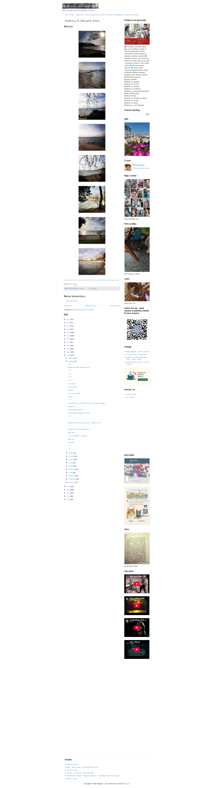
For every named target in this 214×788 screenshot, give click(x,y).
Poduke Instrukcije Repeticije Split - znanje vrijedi (136, 358)
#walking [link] (110, 280)
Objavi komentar (72, 301)
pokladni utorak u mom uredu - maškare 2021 (84, 423)
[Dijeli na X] (93, 288)
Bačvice (70, 390)
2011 (68, 323)
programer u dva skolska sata (78, 429)
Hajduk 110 (72, 406)
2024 (69, 493)
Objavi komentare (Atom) (84, 310)
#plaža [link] (82, 280)
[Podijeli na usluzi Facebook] (94, 288)
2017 (68, 342)
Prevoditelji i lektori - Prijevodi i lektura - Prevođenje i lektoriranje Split (93, 776)
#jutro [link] (90, 280)
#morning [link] (95, 280)
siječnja (71, 358)
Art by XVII (130, 397)
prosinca (72, 482)
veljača (70, 397)
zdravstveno (72, 387)
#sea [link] (79, 280)
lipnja (71, 463)
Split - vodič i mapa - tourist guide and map (82, 767)
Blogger (127, 784)
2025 (68, 496)
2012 (68, 326)
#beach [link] (87, 280)
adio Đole (71, 432)
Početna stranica (91, 306)
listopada (72, 476)
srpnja (71, 466)
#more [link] (76, 280)
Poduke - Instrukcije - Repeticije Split (80, 773)
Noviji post (68, 306)
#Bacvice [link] (66, 280)
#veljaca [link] (100, 280)
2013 (68, 329)
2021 (68, 355)
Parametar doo (72, 770)
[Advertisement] (136, 426)
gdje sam (71, 439)
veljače (71, 361)
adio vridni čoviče (74, 393)
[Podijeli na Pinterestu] (96, 288)
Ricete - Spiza (72, 778)
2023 (68, 490)
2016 (68, 339)
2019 (68, 349)
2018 (68, 345)
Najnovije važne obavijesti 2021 (79, 367)
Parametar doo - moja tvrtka (136, 354)
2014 (68, 332)
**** (69, 426)
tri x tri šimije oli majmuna (77, 436)
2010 (68, 319)
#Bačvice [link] (71, 280)
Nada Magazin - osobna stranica (137, 352)
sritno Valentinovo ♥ (75, 410)
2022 (68, 486)
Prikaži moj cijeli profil (141, 168)
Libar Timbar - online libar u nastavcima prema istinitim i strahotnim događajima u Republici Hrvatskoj (102, 15)
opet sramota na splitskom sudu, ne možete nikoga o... (87, 403)
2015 (68, 336)
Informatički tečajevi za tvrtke (79, 413)
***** (69, 364)
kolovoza (72, 469)
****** (70, 377)
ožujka (71, 453)
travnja (71, 456)
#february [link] (105, 280)
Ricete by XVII (131, 394)
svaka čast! (71, 384)
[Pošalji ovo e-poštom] (89, 288)
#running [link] (116, 280)
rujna (71, 472)
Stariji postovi (115, 306)
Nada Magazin (139, 165)
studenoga (72, 479)
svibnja (71, 459)
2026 (68, 499)
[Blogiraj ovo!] (91, 288)
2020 (69, 352)
